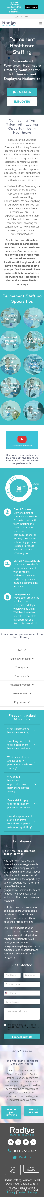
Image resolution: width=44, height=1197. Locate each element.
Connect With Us (22, 1037)
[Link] (10, 317)
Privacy (11, 1192)
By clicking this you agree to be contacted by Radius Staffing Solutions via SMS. (23, 1027)
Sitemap (32, 1192)
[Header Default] (9, 23)
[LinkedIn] (26, 1142)
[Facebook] (11, 1142)
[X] (33, 1142)
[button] (41, 23)
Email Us (25, 1157)
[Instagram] (18, 1142)
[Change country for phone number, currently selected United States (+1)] (7, 993)
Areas (21, 1192)
